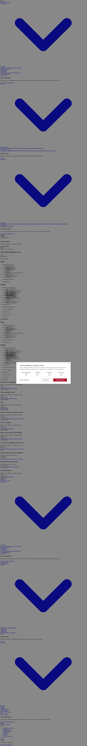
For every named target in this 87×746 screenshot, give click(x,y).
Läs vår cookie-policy (59, 369)
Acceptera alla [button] (60, 380)
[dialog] (43, 373)
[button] (24, 380)
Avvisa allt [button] (46, 380)
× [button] (68, 363)
